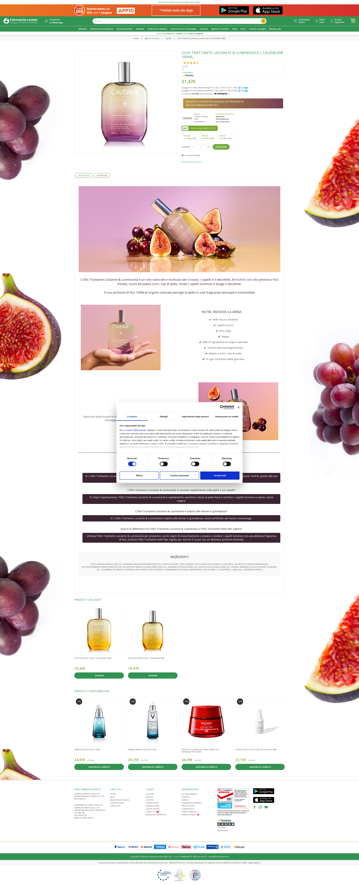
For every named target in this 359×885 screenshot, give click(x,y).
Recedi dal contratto (156, 814)
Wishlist (150, 797)
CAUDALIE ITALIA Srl (225, 114)
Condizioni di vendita (191, 803)
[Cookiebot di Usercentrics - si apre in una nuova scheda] (222, 407)
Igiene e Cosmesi (152, 38)
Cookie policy (188, 808)
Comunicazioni (117, 803)
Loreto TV (150, 811)
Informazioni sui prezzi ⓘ (192, 162)
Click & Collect (153, 808)
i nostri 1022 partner (136, 430)
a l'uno (190, 137)
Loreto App (115, 806)
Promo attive (152, 803)
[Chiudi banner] (239, 407)
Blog (112, 797)
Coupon (149, 800)
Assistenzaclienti (304, 20)
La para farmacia (189, 794)
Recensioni (102, 175)
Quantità (186, 146)
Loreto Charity (189, 814)
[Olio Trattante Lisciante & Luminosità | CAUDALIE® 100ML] (125, 102)
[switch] (164, 464)
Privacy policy (188, 806)
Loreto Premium (189, 811)
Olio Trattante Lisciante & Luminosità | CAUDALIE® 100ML (201, 38)
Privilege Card (152, 806)
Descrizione (83, 175)
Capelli (168, 38)
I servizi (185, 800)
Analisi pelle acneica (119, 800)
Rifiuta (139, 475)
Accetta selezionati (179, 475)
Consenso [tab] (132, 416)
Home (136, 38)
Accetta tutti (220, 475)
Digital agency (254, 862)
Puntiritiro (322, 20)
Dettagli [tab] (164, 416)
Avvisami (221, 147)
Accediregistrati (339, 20)
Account (150, 794)
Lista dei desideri (192, 155)
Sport (113, 794)
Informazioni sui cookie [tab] (226, 416)
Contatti (186, 797)
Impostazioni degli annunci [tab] (195, 416)
